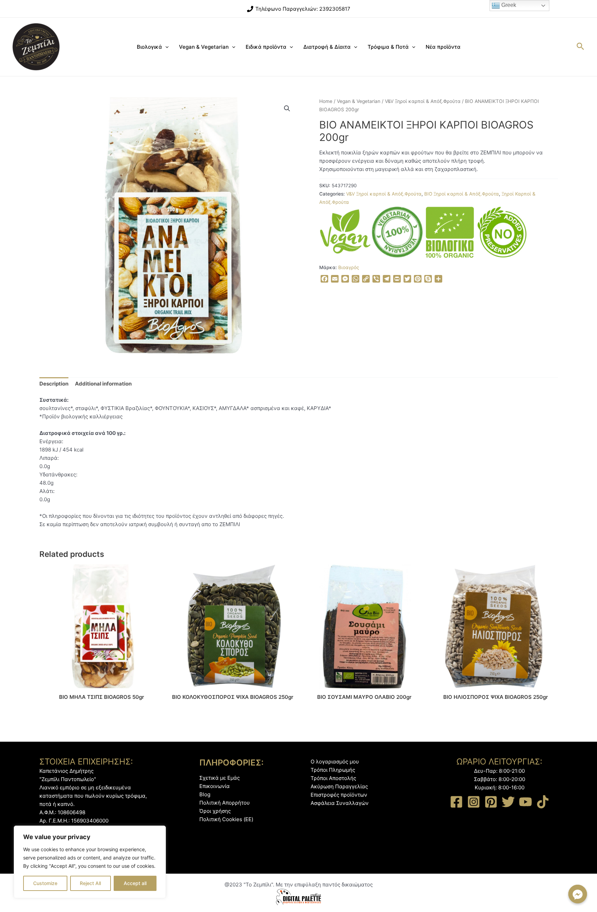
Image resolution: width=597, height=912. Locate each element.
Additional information (103, 383)
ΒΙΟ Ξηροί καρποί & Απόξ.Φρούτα (461, 194)
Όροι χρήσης (215, 811)
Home (325, 101)
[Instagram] (473, 801)
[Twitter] (508, 801)
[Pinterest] (491, 801)
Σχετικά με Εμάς (219, 778)
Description (53, 383)
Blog (204, 794)
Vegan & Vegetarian (204, 47)
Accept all (135, 883)
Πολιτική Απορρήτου (224, 802)
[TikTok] (542, 801)
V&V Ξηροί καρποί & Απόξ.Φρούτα (423, 101)
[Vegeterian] (397, 232)
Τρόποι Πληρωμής (333, 770)
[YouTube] (525, 801)
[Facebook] (456, 801)
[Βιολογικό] (450, 232)
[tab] (53, 384)
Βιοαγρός (348, 267)
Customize (45, 883)
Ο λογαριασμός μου (335, 761)
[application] (165, 47)
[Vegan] (345, 232)
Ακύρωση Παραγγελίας (339, 786)
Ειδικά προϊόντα (266, 47)
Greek (508, 5)
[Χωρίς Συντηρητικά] (502, 232)
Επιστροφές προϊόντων (339, 794)
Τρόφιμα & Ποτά (388, 47)
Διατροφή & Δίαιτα (327, 47)
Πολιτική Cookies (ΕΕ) (226, 819)
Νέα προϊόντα (443, 47)
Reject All (90, 883)
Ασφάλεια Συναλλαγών (340, 803)
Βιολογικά (149, 47)
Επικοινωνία (214, 786)
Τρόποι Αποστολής (333, 778)
